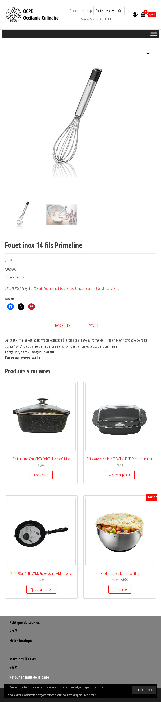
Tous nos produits (53, 289)
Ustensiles (68, 289)
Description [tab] (63, 325)
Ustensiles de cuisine (84, 289)
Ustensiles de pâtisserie (107, 289)
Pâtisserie (38, 289)
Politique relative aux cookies (84, 695)
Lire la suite (41, 474)
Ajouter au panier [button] (119, 474)
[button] (148, 52)
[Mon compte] (135, 14)
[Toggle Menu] (153, 34)
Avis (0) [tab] (93, 325)
